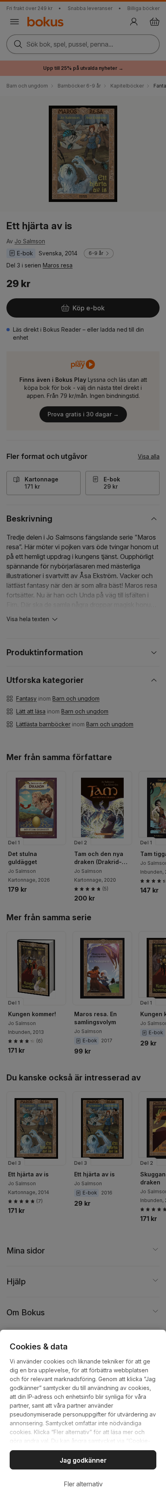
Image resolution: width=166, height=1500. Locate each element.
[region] (83, 1415)
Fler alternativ (83, 1484)
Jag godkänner (83, 1460)
